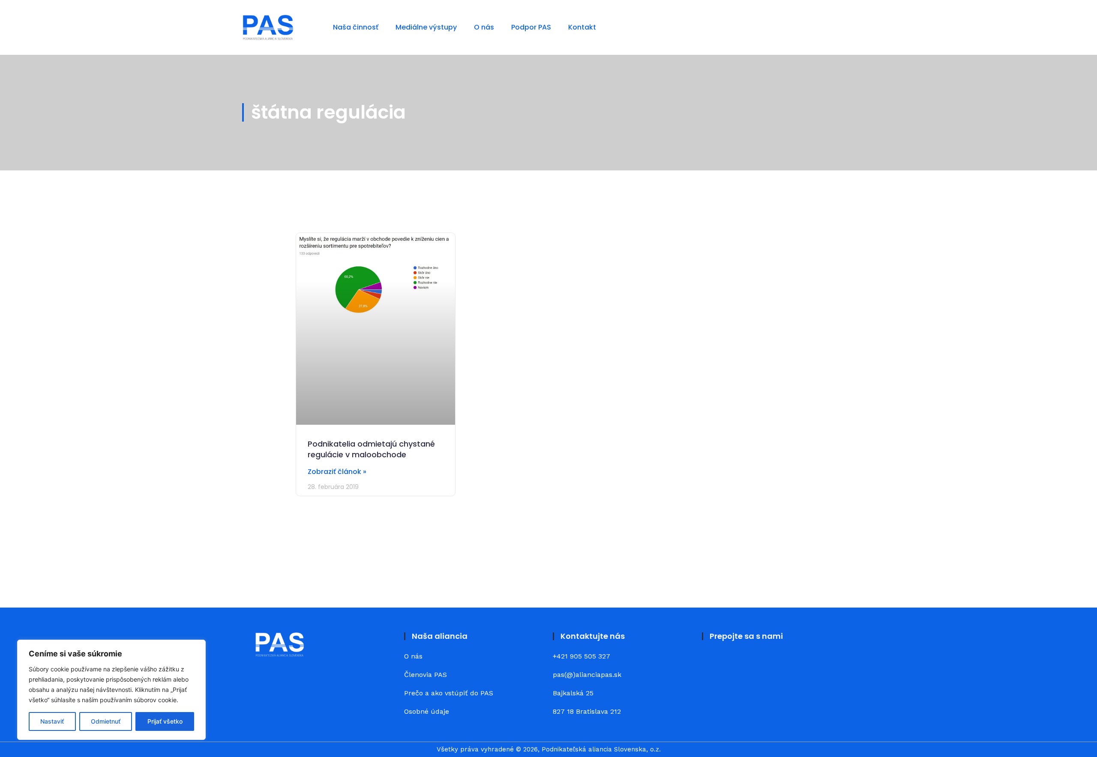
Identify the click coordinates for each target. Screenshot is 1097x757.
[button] (848, 27)
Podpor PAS (531, 27)
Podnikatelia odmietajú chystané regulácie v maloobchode (371, 449)
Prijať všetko (165, 721)
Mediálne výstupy (426, 27)
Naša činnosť (355, 27)
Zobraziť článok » (337, 472)
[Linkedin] (737, 662)
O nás (484, 27)
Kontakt (582, 27)
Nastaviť (52, 721)
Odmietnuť (105, 721)
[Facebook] (713, 662)
